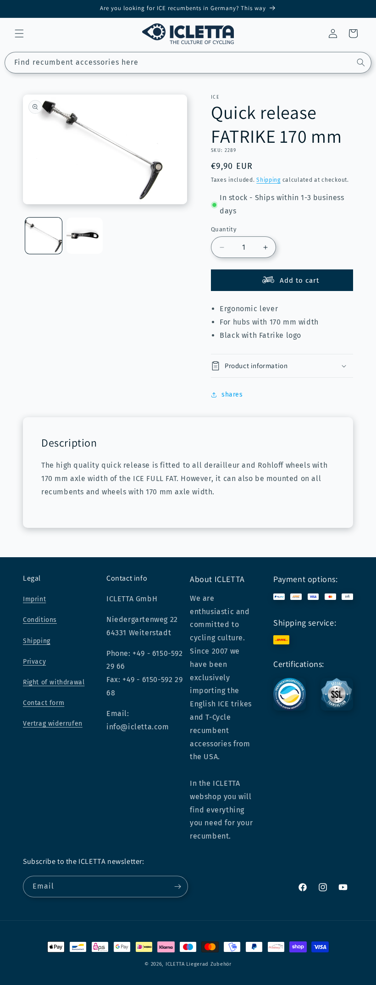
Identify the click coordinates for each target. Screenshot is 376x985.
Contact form (43, 703)
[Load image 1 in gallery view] (43, 236)
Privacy (34, 662)
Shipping (268, 180)
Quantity (223, 229)
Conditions (40, 620)
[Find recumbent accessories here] (361, 62)
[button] (19, 33)
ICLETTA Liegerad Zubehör (199, 964)
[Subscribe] (177, 886)
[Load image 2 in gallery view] (84, 236)
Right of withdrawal (53, 682)
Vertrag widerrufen (53, 724)
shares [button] (232, 394)
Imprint (34, 599)
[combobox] (188, 62)
